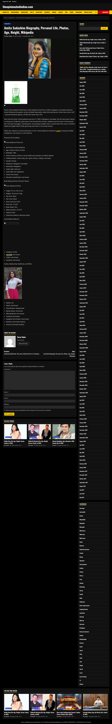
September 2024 (84, 168)
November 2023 (83, 206)
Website (6, 404)
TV (80, 680)
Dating (81, 557)
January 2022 (83, 288)
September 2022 (84, 258)
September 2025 (84, 123)
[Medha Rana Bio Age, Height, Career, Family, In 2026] (15, 431)
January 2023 (83, 243)
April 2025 (82, 142)
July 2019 (82, 400)
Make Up (82, 620)
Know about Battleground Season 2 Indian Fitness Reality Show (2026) (68, 713)
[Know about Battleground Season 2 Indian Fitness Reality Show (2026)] (69, 702)
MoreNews (80, 722)
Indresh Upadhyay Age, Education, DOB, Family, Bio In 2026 (63, 442)
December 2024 (83, 157)
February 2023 (83, 239)
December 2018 (83, 426)
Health (81, 594)
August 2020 (83, 351)
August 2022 (83, 262)
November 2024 (83, 161)
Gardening (82, 587)
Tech (66, 12)
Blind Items (39, 12)
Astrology (82, 508)
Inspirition (82, 613)
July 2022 (82, 265)
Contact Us (6, 12)
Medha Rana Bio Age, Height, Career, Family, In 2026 (14, 442)
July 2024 (82, 176)
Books (81, 542)
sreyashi (7, 445)
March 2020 (82, 370)
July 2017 (82, 490)
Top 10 (32, 12)
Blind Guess (82, 531)
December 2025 (83, 112)
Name (6, 392)
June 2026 (82, 90)
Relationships (83, 639)
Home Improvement (85, 605)
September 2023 (84, 213)
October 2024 (83, 164)
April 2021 (82, 322)
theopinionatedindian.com (18, 7)
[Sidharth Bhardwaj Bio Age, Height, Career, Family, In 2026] (39, 431)
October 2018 (83, 434)
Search (82, 24)
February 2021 (83, 329)
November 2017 (83, 475)
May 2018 (82, 452)
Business (82, 546)
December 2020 (84, 336)
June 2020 (82, 359)
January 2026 (83, 108)
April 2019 (82, 411)
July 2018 (82, 445)
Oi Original (82, 628)
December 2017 (83, 471)
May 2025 (82, 138)
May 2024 (82, 183)
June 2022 (82, 269)
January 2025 (83, 153)
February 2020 (83, 374)
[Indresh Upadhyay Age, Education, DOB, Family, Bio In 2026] (63, 431)
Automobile (82, 512)
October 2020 (83, 344)
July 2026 (82, 86)
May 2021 (82, 318)
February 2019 (83, 419)
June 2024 (82, 179)
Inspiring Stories (84, 609)
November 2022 (83, 250)
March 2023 (82, 235)
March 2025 (82, 146)
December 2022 (83, 247)
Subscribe (105, 12)
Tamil (81, 658)
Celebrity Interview (84, 549)
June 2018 (82, 449)
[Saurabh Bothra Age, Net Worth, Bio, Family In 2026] (95, 702)
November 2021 (83, 295)
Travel (71, 12)
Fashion (81, 568)
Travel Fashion (83, 677)
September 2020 (84, 348)
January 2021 (83, 333)
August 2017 (83, 486)
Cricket (60, 12)
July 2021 (82, 310)
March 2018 (82, 460)
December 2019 (83, 381)
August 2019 (83, 396)
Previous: (21, 352)
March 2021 (82, 325)
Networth (47, 12)
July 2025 (82, 131)
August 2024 (83, 172)
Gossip (81, 590)
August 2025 (83, 127)
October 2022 (83, 254)
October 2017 (83, 479)
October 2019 (83, 389)
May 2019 (82, 408)
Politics (81, 635)
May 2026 (82, 93)
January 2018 (83, 467)
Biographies (24, 12)
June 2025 (82, 134)
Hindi (81, 598)
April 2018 (82, 456)
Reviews (82, 643)
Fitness (81, 576)
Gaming (81, 583)
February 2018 (83, 464)
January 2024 (83, 198)
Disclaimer (79, 12)
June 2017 (82, 494)
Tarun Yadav (9, 36)
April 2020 (82, 366)
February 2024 (83, 194)
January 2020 (83, 378)
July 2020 (82, 355)
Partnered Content (84, 632)
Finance (54, 12)
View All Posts (23, 343)
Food (81, 579)
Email (6, 398)
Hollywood (82, 602)
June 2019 (82, 404)
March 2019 (82, 415)
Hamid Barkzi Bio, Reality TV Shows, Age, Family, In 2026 (94, 56)
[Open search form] (96, 12)
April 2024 (82, 187)
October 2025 (83, 119)
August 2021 (83, 307)
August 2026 (83, 82)
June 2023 (82, 224)
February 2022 (83, 284)
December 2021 (83, 292)
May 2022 (82, 273)
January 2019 (83, 423)
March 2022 (82, 280)
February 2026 (83, 105)
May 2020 (82, 363)
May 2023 (82, 228)
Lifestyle (82, 617)
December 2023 (83, 202)
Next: (59, 353)
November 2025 (83, 116)
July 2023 (82, 221)
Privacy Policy (88, 12)
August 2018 (83, 441)
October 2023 (83, 209)
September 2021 (84, 303)
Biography (82, 523)
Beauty (81, 516)
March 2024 (82, 191)
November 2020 (84, 340)
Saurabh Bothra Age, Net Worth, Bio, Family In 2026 (92, 53)
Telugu (81, 665)
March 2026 (82, 101)
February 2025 (83, 149)
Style (81, 654)
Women (81, 684)
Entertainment (15, 12)
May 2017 (82, 497)
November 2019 (83, 385)
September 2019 (84, 393)
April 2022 (82, 277)
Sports (81, 650)
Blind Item (82, 534)
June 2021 (82, 314)
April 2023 (82, 232)
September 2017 (84, 482)
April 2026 (82, 97)
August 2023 (83, 217)
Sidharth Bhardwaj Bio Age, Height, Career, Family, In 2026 (38, 442)
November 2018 (83, 430)
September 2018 (84, 438)
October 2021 (83, 299)
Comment (7, 369)
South (81, 647)
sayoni (55, 445)
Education (82, 561)
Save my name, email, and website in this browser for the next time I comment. (28, 410)
